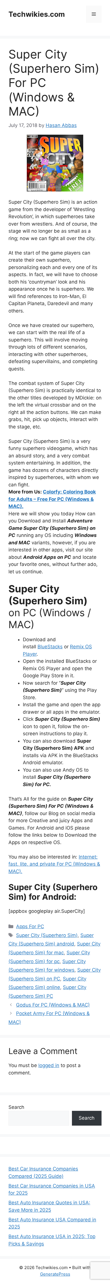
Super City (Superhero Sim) (47, 935)
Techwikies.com (36, 14)
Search (16, 1107)
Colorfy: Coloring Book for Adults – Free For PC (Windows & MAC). (52, 499)
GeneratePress (55, 1274)
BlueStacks (50, 646)
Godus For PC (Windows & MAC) (53, 1005)
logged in (48, 1065)
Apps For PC (30, 926)
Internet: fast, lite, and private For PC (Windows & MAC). (54, 864)
